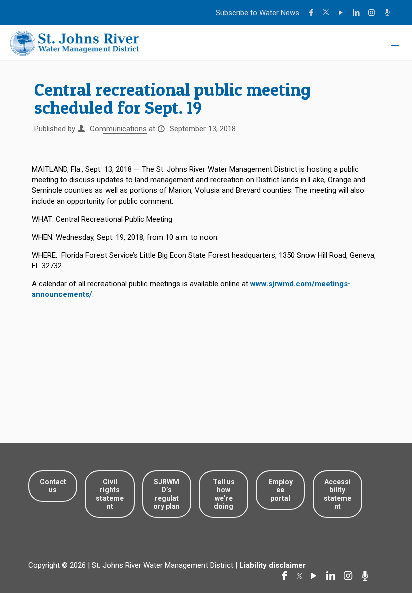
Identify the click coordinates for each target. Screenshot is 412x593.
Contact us (53, 486)
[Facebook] (312, 12)
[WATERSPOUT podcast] (388, 12)
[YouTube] (342, 12)
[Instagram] (373, 12)
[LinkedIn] (357, 12)
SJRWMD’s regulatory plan (166, 494)
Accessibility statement (337, 494)
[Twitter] (327, 12)
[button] (373, 554)
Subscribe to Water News (257, 12)
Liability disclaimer (272, 565)
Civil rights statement (110, 494)
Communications (118, 128)
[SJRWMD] (74, 42)
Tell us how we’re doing (224, 494)
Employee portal (280, 490)
